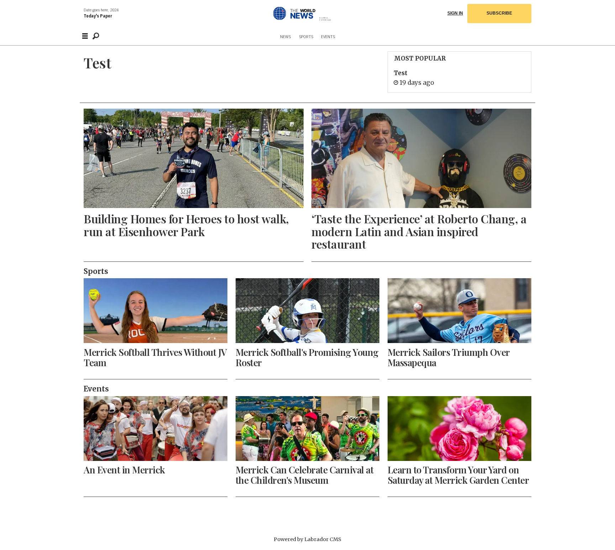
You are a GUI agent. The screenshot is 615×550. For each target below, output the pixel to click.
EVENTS (328, 36)
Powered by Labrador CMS (307, 539)
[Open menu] (85, 36)
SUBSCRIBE (499, 13)
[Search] (95, 36)
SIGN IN (455, 13)
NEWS (285, 36)
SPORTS (306, 36)
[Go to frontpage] (310, 13)
